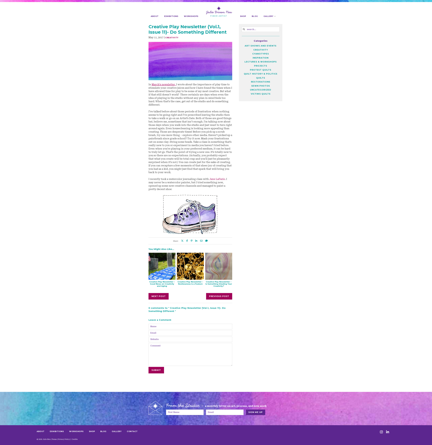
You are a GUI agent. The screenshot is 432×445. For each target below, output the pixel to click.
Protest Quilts (260, 70)
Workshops (191, 16)
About (155, 16)
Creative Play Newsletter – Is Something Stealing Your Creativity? (218, 284)
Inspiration (261, 58)
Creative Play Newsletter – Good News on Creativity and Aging (162, 284)
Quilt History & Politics (261, 74)
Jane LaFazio (217, 179)
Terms (54, 439)
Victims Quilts (261, 94)
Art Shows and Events (261, 46)
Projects (260, 66)
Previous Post (219, 296)
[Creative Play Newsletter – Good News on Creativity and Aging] (162, 279)
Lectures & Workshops (261, 62)
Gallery (268, 16)
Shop (243, 16)
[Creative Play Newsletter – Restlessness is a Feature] (190, 279)
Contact (132, 431)
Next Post (159, 296)
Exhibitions (171, 16)
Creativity (172, 38)
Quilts (260, 78)
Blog (255, 16)
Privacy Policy (64, 439)
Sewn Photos (260, 86)
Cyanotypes (260, 54)
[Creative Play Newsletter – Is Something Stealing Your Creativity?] (218, 279)
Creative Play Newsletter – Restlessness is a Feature (190, 283)
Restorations (260, 82)
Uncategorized (260, 90)
